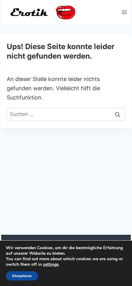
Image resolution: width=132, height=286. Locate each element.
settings (51, 264)
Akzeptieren (22, 275)
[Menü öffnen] (124, 12)
